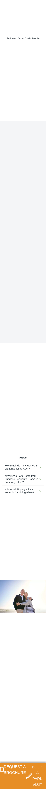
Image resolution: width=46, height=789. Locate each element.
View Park (23, 195)
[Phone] (33, 3)
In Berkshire (31, 405)
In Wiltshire (30, 433)
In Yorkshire (8, 438)
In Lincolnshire (9, 428)
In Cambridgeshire (34, 410)
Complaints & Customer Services (20, 755)
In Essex (29, 418)
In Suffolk (6, 433)
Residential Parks (15, 38)
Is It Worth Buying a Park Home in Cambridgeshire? (19, 491)
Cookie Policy (12, 749)
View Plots (23, 204)
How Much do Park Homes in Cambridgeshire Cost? (21, 467)
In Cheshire (7, 418)
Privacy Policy (12, 745)
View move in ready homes (23, 320)
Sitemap (10, 759)
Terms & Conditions (15, 752)
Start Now (22, 645)
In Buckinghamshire (10, 411)
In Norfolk (29, 428)
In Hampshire (8, 423)
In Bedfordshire (9, 405)
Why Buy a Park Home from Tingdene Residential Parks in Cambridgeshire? (21, 479)
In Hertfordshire (32, 423)
